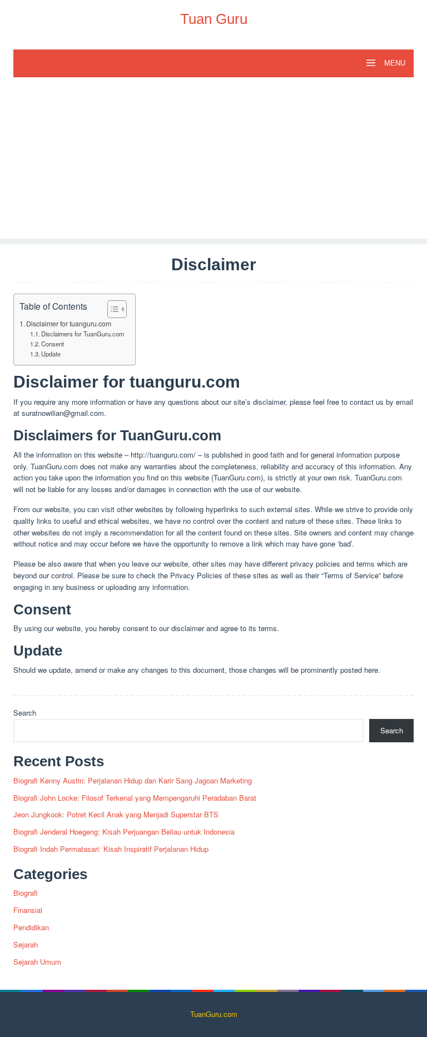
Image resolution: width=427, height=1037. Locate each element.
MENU (393, 63)
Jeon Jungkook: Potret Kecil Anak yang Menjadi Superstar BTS (116, 814)
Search (24, 712)
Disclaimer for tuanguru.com (68, 324)
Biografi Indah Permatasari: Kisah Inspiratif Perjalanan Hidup (110, 849)
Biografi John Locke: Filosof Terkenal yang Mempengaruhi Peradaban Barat (134, 797)
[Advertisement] (213, 161)
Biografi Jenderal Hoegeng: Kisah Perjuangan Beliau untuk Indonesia (124, 831)
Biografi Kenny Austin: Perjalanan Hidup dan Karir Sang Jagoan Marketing (132, 780)
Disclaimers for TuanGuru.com (82, 333)
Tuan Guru (213, 19)
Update (51, 353)
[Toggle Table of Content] (111, 309)
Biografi (25, 892)
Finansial (27, 910)
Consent (52, 343)
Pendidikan (31, 927)
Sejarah (25, 944)
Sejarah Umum (37, 961)
